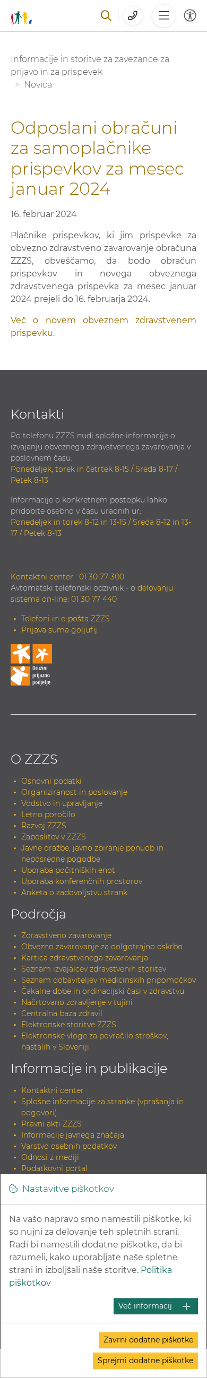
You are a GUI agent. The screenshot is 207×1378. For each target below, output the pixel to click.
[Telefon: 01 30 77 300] (133, 15)
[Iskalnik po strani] (106, 16)
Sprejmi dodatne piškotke (145, 1360)
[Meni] (163, 16)
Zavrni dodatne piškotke (148, 1340)
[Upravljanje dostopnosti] (190, 15)
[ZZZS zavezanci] (21, 15)
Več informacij (145, 1306)
